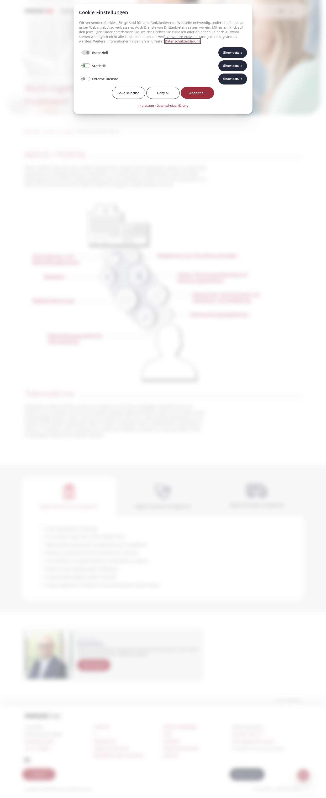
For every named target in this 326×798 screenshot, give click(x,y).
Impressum (146, 105)
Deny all (163, 93)
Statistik (99, 65)
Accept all (197, 93)
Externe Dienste (105, 79)
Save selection (129, 93)
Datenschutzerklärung (182, 41)
